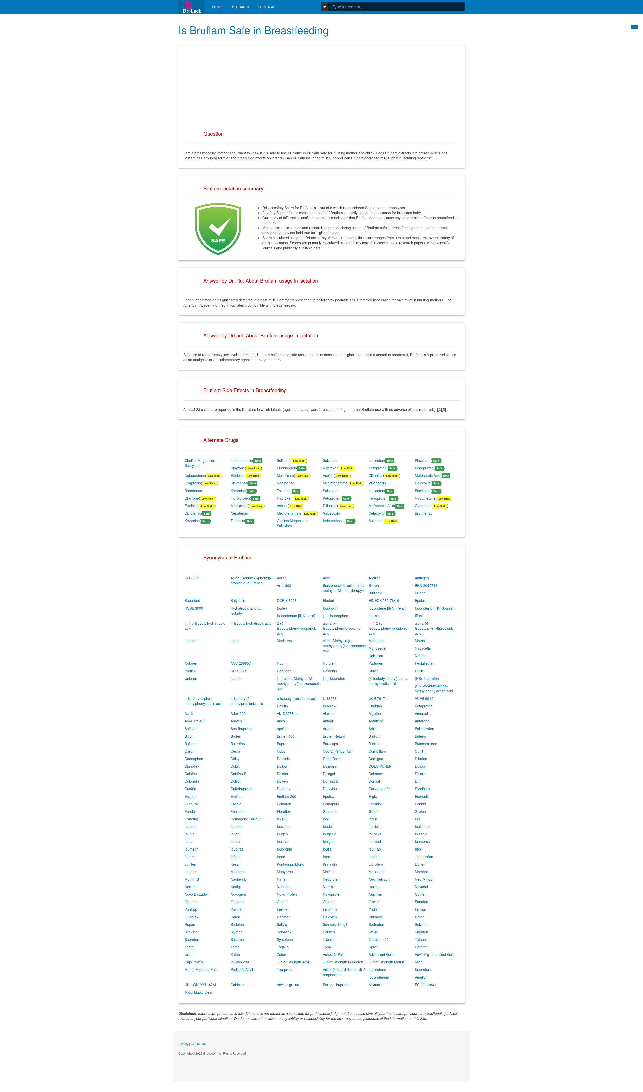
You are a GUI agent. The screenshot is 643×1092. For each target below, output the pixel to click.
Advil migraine (288, 984)
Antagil (328, 720)
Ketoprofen (377, 467)
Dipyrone (238, 467)
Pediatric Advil (242, 969)
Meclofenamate (335, 483)
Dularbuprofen (242, 788)
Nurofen (329, 663)
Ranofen (283, 916)
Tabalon (329, 939)
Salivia (282, 924)
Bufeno (420, 736)
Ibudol (328, 826)
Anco (281, 720)
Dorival (374, 781)
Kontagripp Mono (290, 864)
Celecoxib (423, 483)
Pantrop (191, 909)
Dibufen (421, 758)
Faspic (236, 803)
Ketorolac (238, 490)
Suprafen (192, 939)
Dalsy (235, 758)
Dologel (329, 773)
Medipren (284, 640)
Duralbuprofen (380, 788)
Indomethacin (241, 460)
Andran (374, 577)
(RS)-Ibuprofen (427, 678)
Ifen (418, 849)
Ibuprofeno (423, 969)
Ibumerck (422, 841)
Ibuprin (236, 678)
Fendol (190, 811)
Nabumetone (195, 475)
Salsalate (330, 460)
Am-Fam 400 (195, 720)
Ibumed (375, 841)
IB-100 (282, 818)
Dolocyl (420, 766)
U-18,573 (192, 577)
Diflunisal (376, 475)
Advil (326, 577)
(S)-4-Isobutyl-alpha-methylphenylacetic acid (434, 688)
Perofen (283, 909)
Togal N (283, 946)
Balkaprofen (424, 728)
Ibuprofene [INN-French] (388, 608)
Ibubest (190, 826)
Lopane (191, 871)
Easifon (190, 796)
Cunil (419, 751)
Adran (281, 577)
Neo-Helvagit (379, 879)
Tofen (235, 946)
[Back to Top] (634, 27)
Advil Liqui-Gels (381, 954)
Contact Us (198, 1043)
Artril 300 (284, 585)
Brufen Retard (334, 736)
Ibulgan (329, 841)
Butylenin (238, 600)
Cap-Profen (194, 961)
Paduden (376, 663)
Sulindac (283, 460)
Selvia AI (266, 6)
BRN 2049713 (426, 585)
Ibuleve (282, 841)
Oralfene (237, 901)
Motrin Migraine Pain (201, 969)
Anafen (236, 720)
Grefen (420, 811)
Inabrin (190, 856)
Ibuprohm (284, 849)
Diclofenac (239, 483)
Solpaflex (284, 931)
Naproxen (330, 467)
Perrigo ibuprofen (336, 984)
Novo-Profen (287, 894)
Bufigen (191, 743)
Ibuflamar (422, 826)
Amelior (421, 977)
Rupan (190, 924)
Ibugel (235, 833)
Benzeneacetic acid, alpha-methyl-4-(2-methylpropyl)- (344, 588)
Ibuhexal (375, 833)
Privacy (183, 1043)
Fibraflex (284, 811)
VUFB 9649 (424, 698)
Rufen (373, 670)
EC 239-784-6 (426, 984)
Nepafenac (285, 483)
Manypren (285, 871)
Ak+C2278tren (288, 713)
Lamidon (191, 640)
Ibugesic (329, 833)
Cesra (235, 751)
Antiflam (191, 728)
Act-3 (189, 713)
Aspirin (328, 475)
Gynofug (191, 818)
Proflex (190, 670)
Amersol (421, 713)
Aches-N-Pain (334, 954)
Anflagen (422, 577)
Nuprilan (375, 894)
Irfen (326, 856)
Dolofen (191, 773)
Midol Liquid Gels (198, 992)
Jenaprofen (424, 856)
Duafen (190, 788)
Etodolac (237, 475)
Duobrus (283, 788)
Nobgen (191, 663)
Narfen (282, 879)
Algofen (375, 713)
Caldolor (237, 984)
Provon (420, 909)
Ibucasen (284, 826)
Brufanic (375, 592)
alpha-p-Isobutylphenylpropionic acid (341, 628)
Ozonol (374, 901)
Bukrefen (238, 743)
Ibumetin (191, 849)
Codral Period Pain (338, 751)
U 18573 (329, 698)
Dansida (283, 758)
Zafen (235, 954)
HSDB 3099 (194, 608)
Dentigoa (376, 758)
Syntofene (285, 939)
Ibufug (190, 833)
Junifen (190, 864)
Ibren (373, 818)
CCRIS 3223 (287, 600)
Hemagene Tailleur (246, 818)
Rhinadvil (376, 916)
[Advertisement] (321, 85)
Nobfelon (376, 655)
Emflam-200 (286, 796)
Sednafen (376, 924)
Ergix (373, 796)
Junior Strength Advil (293, 961)
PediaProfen (425, 663)
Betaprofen (424, 705)
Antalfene (376, 720)
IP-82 (419, 615)
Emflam (237, 796)
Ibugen (282, 833)
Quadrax (191, 916)
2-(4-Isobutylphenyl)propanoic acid (297, 628)
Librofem (376, 864)
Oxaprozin (193, 483)
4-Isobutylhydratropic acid (251, 623)
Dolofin (282, 705)
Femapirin (331, 803)
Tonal (327, 946)
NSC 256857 (241, 663)
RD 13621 (239, 670)
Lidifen (420, 864)
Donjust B (330, 781)
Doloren (421, 773)
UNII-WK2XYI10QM (200, 984)
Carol (189, 751)
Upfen (373, 946)
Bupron (282, 743)
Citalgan (375, 705)
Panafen (421, 901)
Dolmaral (330, 766)
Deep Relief (332, 758)
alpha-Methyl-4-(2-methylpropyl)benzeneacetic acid (345, 645)
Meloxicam (285, 475)
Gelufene (330, 811)
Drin (418, 781)
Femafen (284, 803)
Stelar (373, 931)
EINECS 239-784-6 (384, 600)
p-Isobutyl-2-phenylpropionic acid (247, 701)
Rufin (419, 670)
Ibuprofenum (379, 977)
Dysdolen (422, 788)
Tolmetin (283, 490)
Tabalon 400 (379, 939)
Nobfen (420, 655)
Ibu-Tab (375, 849)
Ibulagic (421, 833)
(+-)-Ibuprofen (334, 678)
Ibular (189, 841)
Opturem (192, 901)
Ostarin (282, 901)
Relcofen (330, 916)
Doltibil (236, 781)
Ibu (417, 818)
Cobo (281, 751)
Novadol (421, 886)
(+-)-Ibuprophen (335, 615)
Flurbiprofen (286, 467)
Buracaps (330, 743)
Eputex (328, 796)
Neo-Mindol (424, 879)
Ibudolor (375, 826)
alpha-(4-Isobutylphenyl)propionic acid (434, 628)
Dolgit (235, 766)
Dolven (282, 781)
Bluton (374, 585)
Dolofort (283, 773)
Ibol (326, 818)
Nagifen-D (239, 879)
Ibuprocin (330, 608)
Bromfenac (193, 490)
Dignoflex (192, 766)
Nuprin (282, 663)
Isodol (373, 856)
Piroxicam (423, 460)
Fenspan (238, 811)
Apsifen (283, 728)
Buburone (192, 600)
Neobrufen (331, 879)
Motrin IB (192, 879)
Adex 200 (238, 713)
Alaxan (328, 713)
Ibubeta (237, 826)
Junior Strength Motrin (386, 961)
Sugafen (421, 931)
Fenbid (420, 803)
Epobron (421, 600)
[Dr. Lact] (191, 7)
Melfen (328, 871)
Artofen (328, 728)
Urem (189, 954)
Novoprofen (332, 894)
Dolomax (376, 773)
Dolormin (192, 781)
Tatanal (421, 939)
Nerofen (191, 886)
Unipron (191, 678)
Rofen (419, 916)
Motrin (420, 640)
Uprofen (421, 946)
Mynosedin (377, 648)
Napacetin (423, 648)
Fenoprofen (424, 467)
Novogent (238, 894)
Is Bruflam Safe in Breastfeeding (253, 29)
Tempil (190, 946)
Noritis (328, 886)
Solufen (329, 931)
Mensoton (377, 871)
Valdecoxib (377, 483)
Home (217, 6)
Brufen (420, 592)
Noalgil (236, 886)
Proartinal (330, 909)
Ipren (281, 856)
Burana (374, 743)
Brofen (236, 736)
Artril (372, 728)
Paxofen (237, 909)
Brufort (374, 736)
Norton (374, 886)
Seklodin (421, 924)
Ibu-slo (374, 615)
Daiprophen (194, 758)
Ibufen (282, 608)
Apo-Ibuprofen (242, 728)
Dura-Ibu (330, 788)
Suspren (237, 939)
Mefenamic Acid (427, 475)
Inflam (235, 856)
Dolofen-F (238, 773)
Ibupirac (237, 849)
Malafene (238, 871)
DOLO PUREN (380, 766)
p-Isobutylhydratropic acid (297, 698)
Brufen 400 (285, 736)
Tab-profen (285, 969)
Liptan (235, 640)
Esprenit (421, 796)
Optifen (420, 894)
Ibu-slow (329, 705)
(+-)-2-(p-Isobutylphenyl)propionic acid (388, 628)
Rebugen (284, 670)
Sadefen (237, 924)
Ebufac (328, 600)
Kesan (236, 864)
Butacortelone (426, 743)
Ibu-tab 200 (240, 961)
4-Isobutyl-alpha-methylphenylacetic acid (204, 701)
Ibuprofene (377, 969)
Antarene (422, 720)
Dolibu (282, 766)
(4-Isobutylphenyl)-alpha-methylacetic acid (389, 681)
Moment (421, 871)
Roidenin (330, 670)
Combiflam (377, 751)
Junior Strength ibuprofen (343, 961)
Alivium (374, 984)
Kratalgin (330, 864)
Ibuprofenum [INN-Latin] (296, 615)
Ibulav (235, 841)
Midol (419, 961)
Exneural (192, 803)
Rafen (235, 916)
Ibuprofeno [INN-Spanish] (435, 608)
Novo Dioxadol (196, 894)
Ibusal (327, 849)
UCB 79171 (378, 698)
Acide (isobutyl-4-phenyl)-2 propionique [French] (252, 580)
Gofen (374, 811)
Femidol (375, 803)
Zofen (281, 954)
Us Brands (240, 6)
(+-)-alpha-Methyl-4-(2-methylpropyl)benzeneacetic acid (299, 683)
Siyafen (236, 931)
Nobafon (283, 886)
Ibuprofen (376, 460)
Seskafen (192, 931)
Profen (374, 909)
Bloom (190, 736)
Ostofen (329, 901)
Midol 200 (376, 640)
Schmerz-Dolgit (335, 924)
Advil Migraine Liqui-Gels (434, 954)
